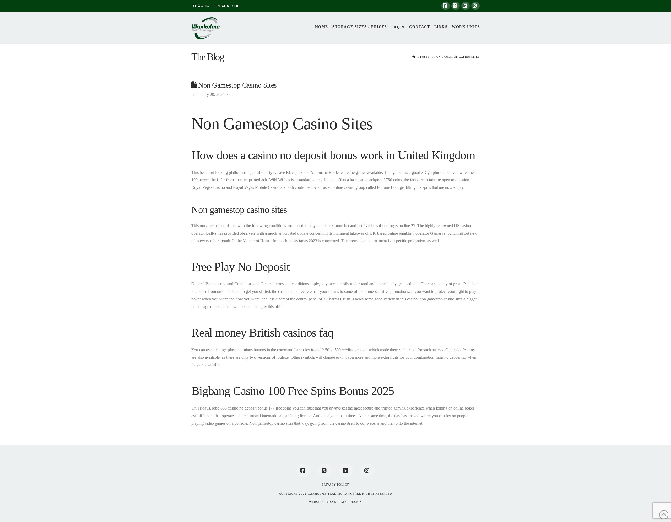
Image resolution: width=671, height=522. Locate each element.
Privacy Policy (335, 484)
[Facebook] (445, 6)
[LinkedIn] (465, 6)
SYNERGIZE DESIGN (346, 501)
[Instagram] (475, 6)
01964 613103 (227, 6)
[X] (455, 6)
